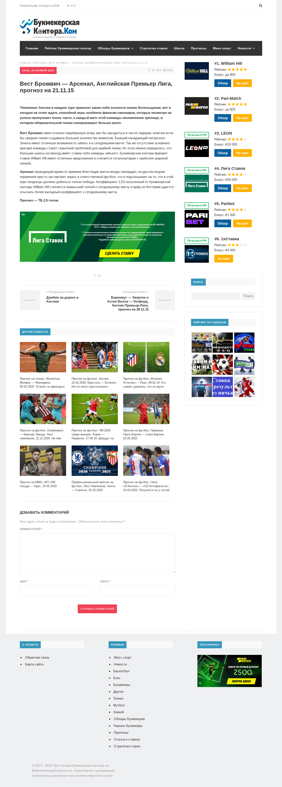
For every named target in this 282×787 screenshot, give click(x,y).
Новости (246, 48)
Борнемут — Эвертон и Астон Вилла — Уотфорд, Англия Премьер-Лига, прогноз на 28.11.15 (127, 303)
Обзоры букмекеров (115, 48)
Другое (118, 691)
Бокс (117, 678)
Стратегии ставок (153, 48)
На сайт (242, 83)
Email (105, 581)
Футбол (119, 705)
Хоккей (118, 712)
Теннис (118, 698)
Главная (32, 48)
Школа (179, 48)
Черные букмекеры (128, 726)
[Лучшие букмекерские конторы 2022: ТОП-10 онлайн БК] (49, 22)
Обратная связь (37, 657)
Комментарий (31, 529)
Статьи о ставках (127, 739)
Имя (24, 581)
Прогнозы (198, 48)
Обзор (223, 83)
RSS (72, 5)
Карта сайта (34, 664)
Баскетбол (121, 671)
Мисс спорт (222, 48)
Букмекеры (121, 685)
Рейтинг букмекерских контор (68, 48)
